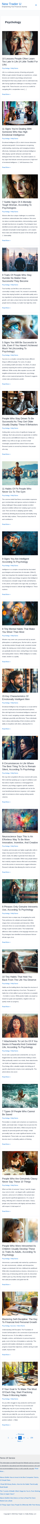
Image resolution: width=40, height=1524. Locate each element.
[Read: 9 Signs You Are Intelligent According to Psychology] (20, 543)
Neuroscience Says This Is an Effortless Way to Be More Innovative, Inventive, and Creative (20, 839)
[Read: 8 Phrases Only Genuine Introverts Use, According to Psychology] (20, 891)
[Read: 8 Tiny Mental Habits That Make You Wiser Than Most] (20, 613)
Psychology (6, 68)
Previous (20, 1434)
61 (16, 1438)
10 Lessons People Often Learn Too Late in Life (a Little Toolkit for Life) (20, 61)
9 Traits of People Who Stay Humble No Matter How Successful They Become (17, 278)
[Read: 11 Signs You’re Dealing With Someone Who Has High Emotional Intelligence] (20, 113)
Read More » (6, 94)
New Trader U (11, 4)
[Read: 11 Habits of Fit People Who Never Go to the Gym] (20, 473)
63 (24, 1438)
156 (31, 1438)
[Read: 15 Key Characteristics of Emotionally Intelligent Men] (20, 680)
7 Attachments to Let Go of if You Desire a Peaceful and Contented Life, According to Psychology (19, 1044)
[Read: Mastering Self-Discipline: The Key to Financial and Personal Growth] (20, 1303)
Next (20, 1441)
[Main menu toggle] (36, 5)
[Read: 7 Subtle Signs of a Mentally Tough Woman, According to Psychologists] (20, 186)
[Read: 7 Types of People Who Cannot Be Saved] (20, 1096)
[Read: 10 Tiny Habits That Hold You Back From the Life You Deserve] (20, 961)
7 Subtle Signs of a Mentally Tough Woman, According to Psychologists (17, 205)
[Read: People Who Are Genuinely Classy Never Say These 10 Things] (20, 1163)
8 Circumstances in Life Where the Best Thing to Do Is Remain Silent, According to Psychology (19, 766)
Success (13, 1326)
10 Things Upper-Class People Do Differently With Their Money (20, 1505)
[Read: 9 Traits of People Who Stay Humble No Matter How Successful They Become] (20, 259)
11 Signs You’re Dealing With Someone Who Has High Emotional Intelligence (17, 132)
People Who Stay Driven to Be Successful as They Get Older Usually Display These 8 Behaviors (20, 421)
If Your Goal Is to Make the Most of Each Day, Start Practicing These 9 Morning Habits (19, 1392)
